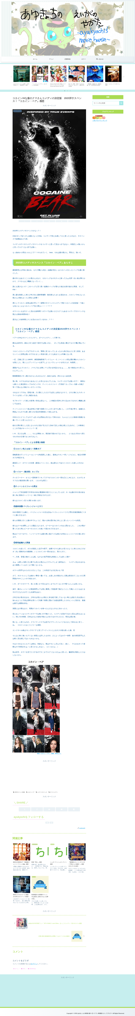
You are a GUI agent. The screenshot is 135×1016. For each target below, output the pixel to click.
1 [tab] (65, 91)
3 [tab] (70, 91)
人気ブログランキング (99, 120)
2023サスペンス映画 (20, 792)
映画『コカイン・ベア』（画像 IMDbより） (49, 753)
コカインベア (31, 792)
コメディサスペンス (42, 792)
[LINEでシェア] (62, 221)
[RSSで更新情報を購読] (51, 823)
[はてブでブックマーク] (49, 221)
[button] (74, 221)
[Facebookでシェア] (37, 221)
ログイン (34, 964)
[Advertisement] (49, 775)
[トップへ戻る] (132, 1013)
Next (124, 77)
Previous (11, 77)
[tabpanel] (21, 76)
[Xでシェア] (24, 221)
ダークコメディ (54, 792)
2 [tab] (67, 91)
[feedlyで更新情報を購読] (47, 823)
